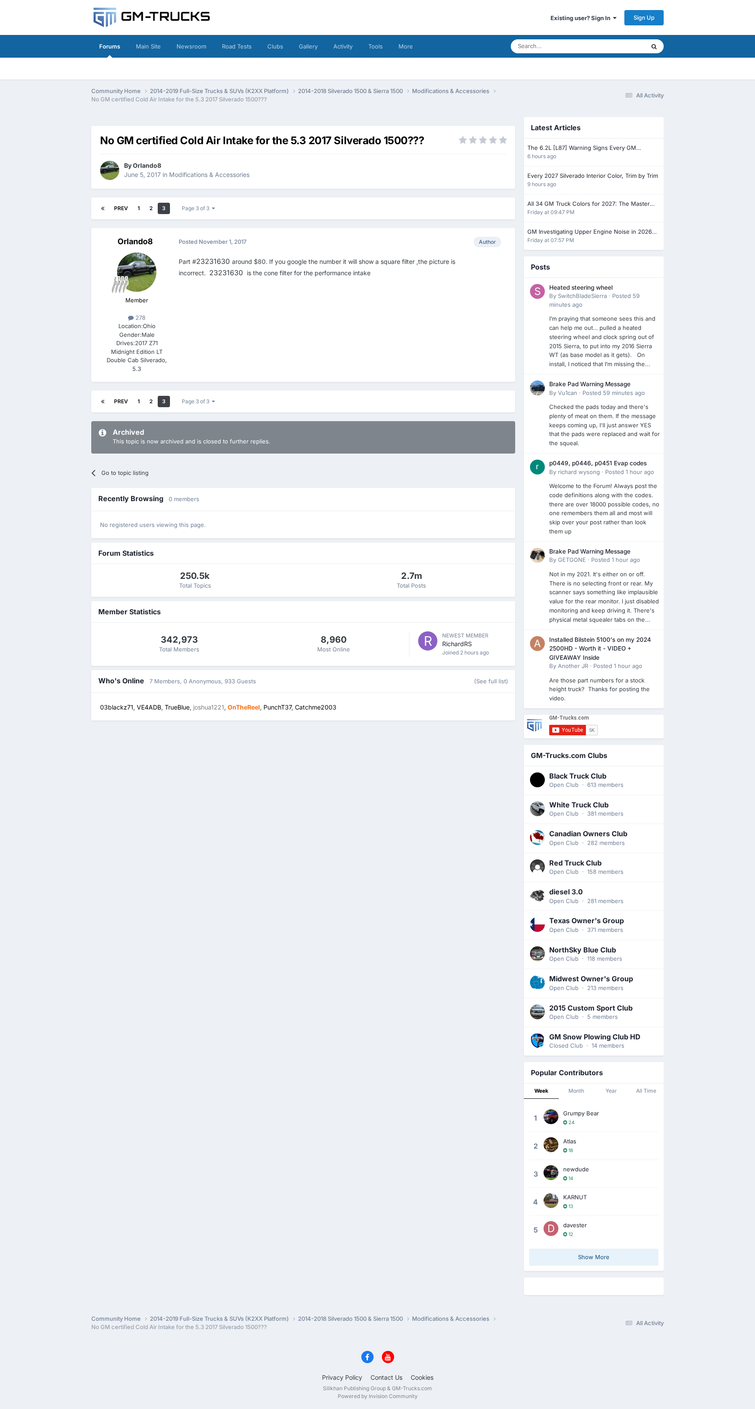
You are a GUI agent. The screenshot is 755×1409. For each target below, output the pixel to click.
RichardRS (457, 643)
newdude (576, 1169)
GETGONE (572, 559)
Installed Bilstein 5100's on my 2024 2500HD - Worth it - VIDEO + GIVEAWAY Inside (600, 648)
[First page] (103, 208)
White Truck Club (579, 804)
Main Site (148, 46)
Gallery (308, 46)
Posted (613, 392)
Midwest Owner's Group (591, 978)
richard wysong (579, 471)
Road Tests (237, 46)
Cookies (422, 1377)
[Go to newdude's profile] (551, 1172)
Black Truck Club (577, 776)
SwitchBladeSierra (582, 295)
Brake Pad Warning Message (589, 384)
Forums (109, 46)
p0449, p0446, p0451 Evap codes (598, 463)
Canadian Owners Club (588, 833)
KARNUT (575, 1197)
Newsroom (191, 46)
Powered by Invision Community (378, 1396)
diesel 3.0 (566, 891)
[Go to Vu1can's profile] (537, 388)
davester (575, 1225)
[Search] (654, 46)
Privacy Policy (342, 1377)
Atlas (569, 1141)
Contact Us (386, 1377)
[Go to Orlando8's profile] (109, 170)
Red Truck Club (575, 863)
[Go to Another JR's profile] (537, 643)
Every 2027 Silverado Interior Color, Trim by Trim (592, 175)
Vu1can (567, 392)
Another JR (573, 665)
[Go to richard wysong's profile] (537, 467)
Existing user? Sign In (582, 17)
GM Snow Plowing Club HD (595, 1036)
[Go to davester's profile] (551, 1228)
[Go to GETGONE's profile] (537, 555)
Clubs (275, 46)
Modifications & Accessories (209, 174)
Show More (594, 1256)
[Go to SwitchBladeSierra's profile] (537, 291)
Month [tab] (576, 1090)
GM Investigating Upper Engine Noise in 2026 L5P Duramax (589, 232)
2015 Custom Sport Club (591, 1008)
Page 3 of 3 (197, 208)
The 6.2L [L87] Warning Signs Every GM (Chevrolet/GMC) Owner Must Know (581, 148)
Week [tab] (541, 1090)
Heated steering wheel (581, 287)
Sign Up (644, 17)
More (405, 46)
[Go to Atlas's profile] (551, 1144)
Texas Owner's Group (586, 920)
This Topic (620, 46)
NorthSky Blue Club (582, 949)
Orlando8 (147, 165)
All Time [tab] (646, 1090)
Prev (121, 208)
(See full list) (491, 681)
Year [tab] (611, 1090)
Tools (375, 46)
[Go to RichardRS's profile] (427, 641)
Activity (343, 46)
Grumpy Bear (581, 1113)
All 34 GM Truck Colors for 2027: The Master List (588, 204)
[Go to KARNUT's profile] (551, 1200)
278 (139, 317)
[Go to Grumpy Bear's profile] (551, 1116)
